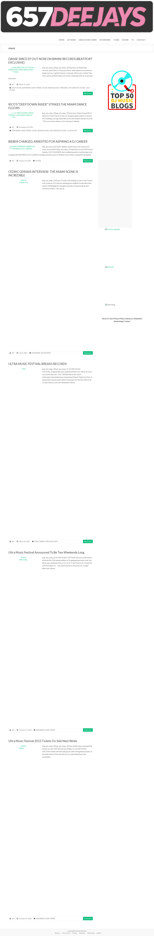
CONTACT (141, 40)
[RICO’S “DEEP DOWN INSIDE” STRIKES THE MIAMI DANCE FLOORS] (23, 113)
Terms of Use (107, 318)
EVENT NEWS (36, 88)
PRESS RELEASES (51, 541)
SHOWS (125, 40)
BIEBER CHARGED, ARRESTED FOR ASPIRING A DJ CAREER (47, 141)
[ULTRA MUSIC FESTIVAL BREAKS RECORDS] (23, 369)
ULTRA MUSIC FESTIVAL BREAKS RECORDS (37, 364)
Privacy (74, 933)
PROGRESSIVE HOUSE (76, 88)
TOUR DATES (72, 130)
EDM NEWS (26, 88)
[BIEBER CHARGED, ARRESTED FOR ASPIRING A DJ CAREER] (23, 146)
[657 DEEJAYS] (77, 1)
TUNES (116, 40)
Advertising (118, 321)
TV (132, 40)
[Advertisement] (115, 194)
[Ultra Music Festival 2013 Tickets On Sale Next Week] (23, 746)
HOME (61, 40)
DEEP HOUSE (17, 88)
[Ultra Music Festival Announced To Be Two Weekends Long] (23, 557)
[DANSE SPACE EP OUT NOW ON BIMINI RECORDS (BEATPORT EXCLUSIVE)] (23, 67)
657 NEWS (71, 40)
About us (129, 318)
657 (13, 84)
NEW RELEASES (53, 88)
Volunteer (137, 318)
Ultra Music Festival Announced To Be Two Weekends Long (46, 552)
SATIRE (38, 161)
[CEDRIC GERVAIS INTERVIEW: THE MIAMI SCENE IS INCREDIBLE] (23, 180)
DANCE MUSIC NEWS (88, 40)
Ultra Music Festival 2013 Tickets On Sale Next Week (42, 741)
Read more (88, 93)
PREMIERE (64, 88)
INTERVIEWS (104, 40)
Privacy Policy (118, 318)
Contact (127, 321)
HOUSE (44, 88)
